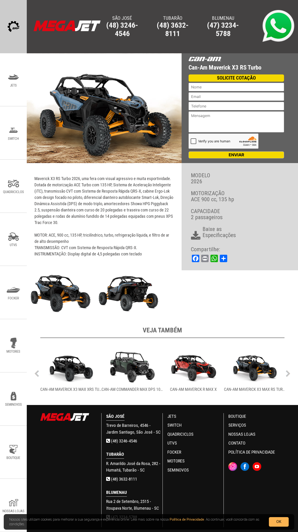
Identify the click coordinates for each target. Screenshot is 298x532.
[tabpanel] (71, 372)
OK (278, 521)
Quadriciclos (180, 434)
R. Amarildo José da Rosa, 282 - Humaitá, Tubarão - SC (133, 467)
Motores (176, 461)
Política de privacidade (251, 452)
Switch (174, 425)
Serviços (237, 425)
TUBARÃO (173, 26)
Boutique (237, 416)
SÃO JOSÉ (122, 26)
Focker (174, 452)
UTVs (172, 443)
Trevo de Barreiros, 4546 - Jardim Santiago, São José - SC (133, 429)
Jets (171, 416)
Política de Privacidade (187, 519)
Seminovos (178, 470)
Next (288, 372)
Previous (36, 372)
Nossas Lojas (241, 434)
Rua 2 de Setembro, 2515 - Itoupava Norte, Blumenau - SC (132, 505)
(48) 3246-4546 (123, 441)
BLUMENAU (223, 26)
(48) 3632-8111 (123, 479)
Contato (236, 443)
